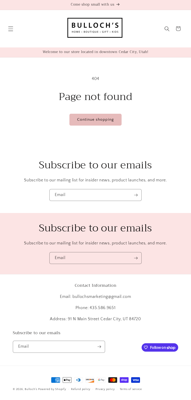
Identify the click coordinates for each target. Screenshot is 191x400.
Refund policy (80, 389)
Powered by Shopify (52, 389)
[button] (10, 28)
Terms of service (131, 389)
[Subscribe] (135, 195)
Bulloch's (31, 389)
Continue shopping (95, 119)
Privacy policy (105, 389)
